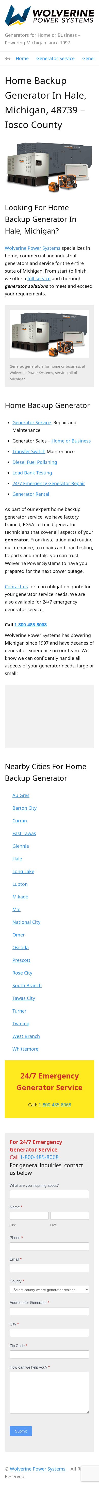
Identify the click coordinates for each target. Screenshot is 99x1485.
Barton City (24, 808)
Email (16, 1259)
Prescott (21, 960)
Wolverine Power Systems (32, 248)
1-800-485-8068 (30, 625)
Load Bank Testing (32, 473)
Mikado (20, 897)
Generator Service (55, 58)
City (14, 1324)
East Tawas (24, 833)
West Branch (26, 1036)
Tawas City (23, 998)
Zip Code (18, 1345)
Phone (16, 1237)
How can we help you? (30, 1367)
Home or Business (71, 441)
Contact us (16, 587)
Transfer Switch (28, 451)
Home (22, 58)
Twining (20, 1023)
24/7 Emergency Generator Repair (48, 483)
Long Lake (23, 871)
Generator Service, (32, 422)
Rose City (22, 973)
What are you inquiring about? (34, 1185)
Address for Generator (29, 1302)
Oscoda (20, 947)
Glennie (20, 846)
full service (39, 278)
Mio (16, 909)
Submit (21, 1431)
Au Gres (20, 795)
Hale (17, 859)
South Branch (27, 985)
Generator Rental (30, 494)
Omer (18, 935)
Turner (19, 1011)
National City (26, 922)
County (17, 1281)
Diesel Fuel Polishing (34, 462)
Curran (19, 821)
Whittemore (25, 1049)
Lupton (20, 884)
